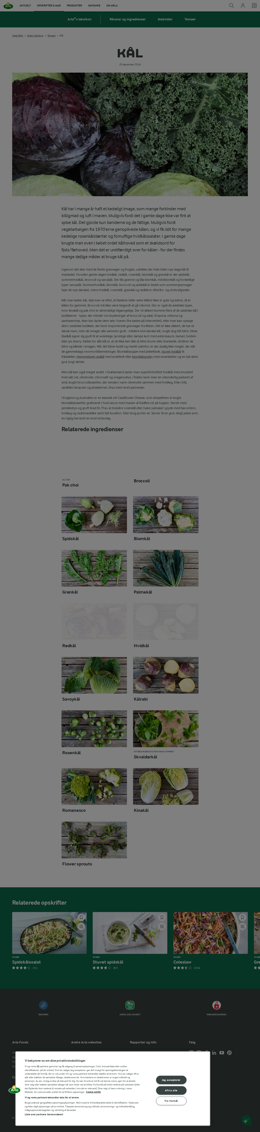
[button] (15, 1091)
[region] (112, 1088)
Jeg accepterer (171, 1080)
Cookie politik (93, 1092)
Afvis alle (171, 1090)
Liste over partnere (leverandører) (44, 1114)
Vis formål (171, 1100)
